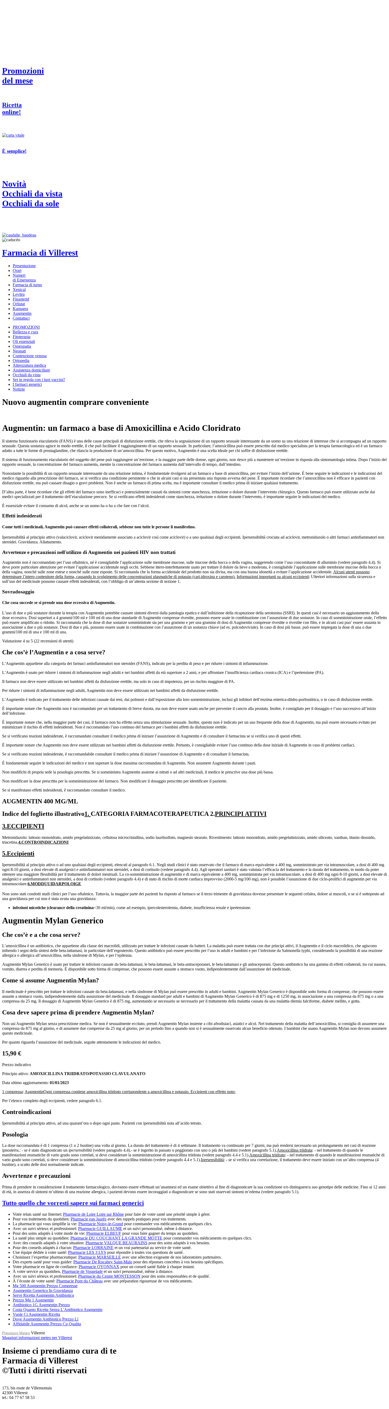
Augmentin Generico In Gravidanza (43, 1290)
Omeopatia (22, 346)
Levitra (19, 294)
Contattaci (21, 318)
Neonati (19, 351)
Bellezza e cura (25, 332)
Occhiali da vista (26, 375)
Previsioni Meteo (16, 1333)
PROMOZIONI (26, 327)
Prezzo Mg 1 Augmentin (33, 1300)
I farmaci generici (27, 384)
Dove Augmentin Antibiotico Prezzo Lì (45, 1319)
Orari (17, 270)
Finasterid (21, 299)
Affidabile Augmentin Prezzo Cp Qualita (47, 1324)
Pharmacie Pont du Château (79, 1281)
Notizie (19, 389)
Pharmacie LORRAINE (93, 1247)
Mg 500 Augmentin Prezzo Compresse (45, 1285)
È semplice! (14, 151)
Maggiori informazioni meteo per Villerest (37, 1337)
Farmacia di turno (27, 285)
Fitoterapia (21, 336)
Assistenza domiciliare (31, 370)
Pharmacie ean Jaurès (88, 1219)
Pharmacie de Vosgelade (82, 1271)
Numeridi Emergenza (24, 277)
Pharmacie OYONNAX (99, 1266)
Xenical (19, 289)
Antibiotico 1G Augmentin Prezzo (41, 1305)
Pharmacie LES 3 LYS (87, 1252)
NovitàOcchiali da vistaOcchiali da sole (32, 193)
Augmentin (22, 313)
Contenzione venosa (30, 356)
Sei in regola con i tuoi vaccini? (39, 379)
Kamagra (20, 308)
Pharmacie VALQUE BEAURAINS (116, 1243)
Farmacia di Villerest (40, 252)
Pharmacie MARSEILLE (99, 1257)
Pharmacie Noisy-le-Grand (100, 1224)
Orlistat (19, 304)
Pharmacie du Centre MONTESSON (109, 1276)
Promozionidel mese (23, 75)
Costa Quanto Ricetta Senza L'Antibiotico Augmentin (57, 1309)
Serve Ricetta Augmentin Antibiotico (43, 1295)
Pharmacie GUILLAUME (100, 1228)
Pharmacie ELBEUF (103, 1233)
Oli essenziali (24, 341)
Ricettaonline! (12, 108)
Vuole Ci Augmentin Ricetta (36, 1314)
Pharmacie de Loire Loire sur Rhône (93, 1214)
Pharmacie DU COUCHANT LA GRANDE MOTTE (116, 1238)
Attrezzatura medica (29, 365)
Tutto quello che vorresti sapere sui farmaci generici (73, 1203)
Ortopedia (21, 360)
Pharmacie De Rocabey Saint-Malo (102, 1262)
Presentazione (24, 265)
